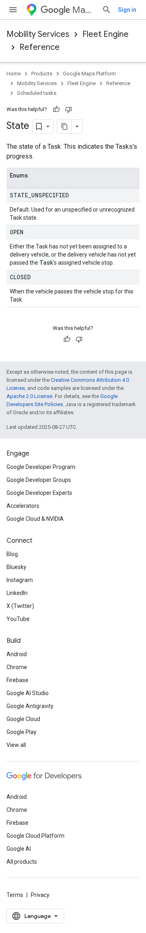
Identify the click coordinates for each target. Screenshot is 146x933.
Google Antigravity (30, 706)
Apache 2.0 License (29, 396)
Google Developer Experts (39, 493)
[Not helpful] (68, 109)
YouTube (18, 619)
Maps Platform (83, 9)
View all (16, 745)
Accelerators (22, 506)
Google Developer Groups (38, 480)
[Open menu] (13, 9)
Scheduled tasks (36, 93)
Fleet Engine (105, 34)
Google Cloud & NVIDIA (35, 519)
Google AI (18, 848)
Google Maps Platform (89, 74)
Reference (39, 47)
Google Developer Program (40, 467)
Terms (14, 895)
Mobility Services (37, 34)
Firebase (17, 680)
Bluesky (16, 567)
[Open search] (107, 10)
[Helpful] (56, 109)
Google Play (21, 732)
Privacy (40, 895)
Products (41, 74)
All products (21, 861)
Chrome (16, 667)
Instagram (19, 580)
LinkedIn (17, 593)
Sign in (127, 9)
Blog (12, 554)
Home (13, 74)
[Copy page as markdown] (64, 126)
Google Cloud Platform (35, 835)
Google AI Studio (27, 693)
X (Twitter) (20, 606)
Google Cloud (23, 719)
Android (16, 654)
